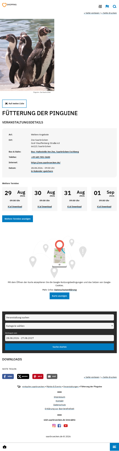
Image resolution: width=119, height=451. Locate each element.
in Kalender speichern (42, 171)
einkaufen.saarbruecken (33, 386)
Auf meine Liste (16, 103)
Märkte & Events (54, 386)
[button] (106, 6)
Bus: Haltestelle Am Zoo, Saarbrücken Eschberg (55, 151)
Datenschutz (59, 405)
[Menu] (114, 447)
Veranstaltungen (71, 386)
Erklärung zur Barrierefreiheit (59, 409)
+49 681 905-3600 (40, 157)
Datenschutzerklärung (65, 289)
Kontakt (59, 401)
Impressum (59, 397)
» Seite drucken (109, 13)
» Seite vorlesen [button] (92, 13)
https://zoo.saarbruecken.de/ (46, 162)
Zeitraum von (11, 333)
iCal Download (15, 206)
